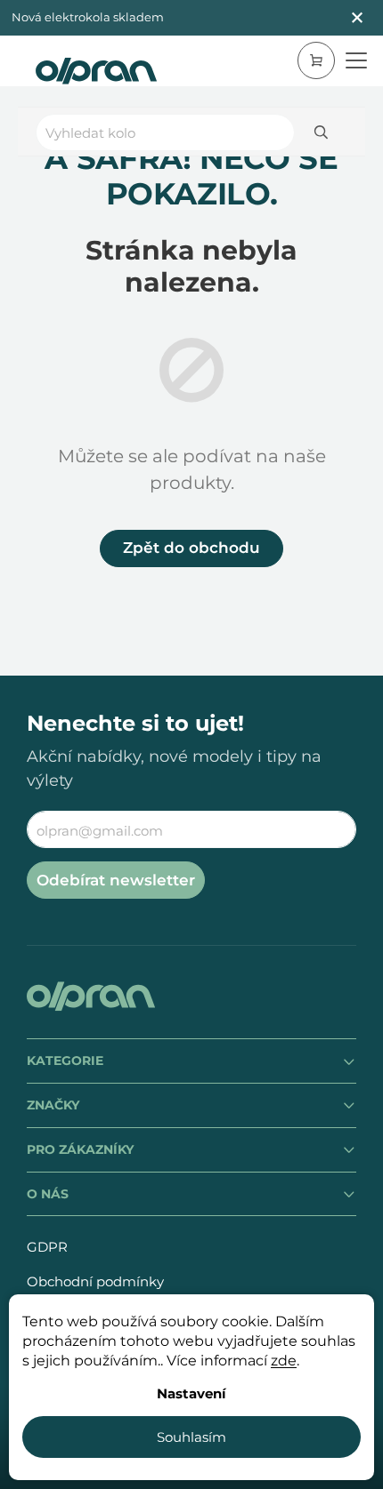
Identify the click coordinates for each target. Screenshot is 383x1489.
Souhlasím (191, 1437)
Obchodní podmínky (95, 1281)
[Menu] (356, 60)
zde (284, 1360)
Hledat (320, 132)
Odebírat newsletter (116, 880)
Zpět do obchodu (191, 547)
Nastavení (191, 1393)
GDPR (47, 1246)
